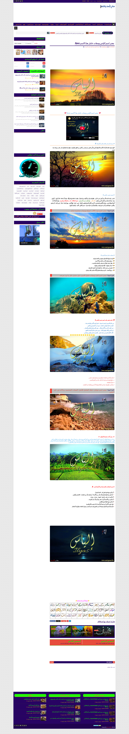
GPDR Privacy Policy (112, 1)
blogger (51, 662)
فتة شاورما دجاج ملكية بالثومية (33, 711)
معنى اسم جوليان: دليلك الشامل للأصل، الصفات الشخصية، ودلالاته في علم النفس (84, 391)
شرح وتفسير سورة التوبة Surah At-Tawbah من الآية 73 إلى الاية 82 (96, 719)
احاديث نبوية (33, 186)
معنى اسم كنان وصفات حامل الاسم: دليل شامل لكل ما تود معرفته (83, 275)
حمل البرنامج (19, 24)
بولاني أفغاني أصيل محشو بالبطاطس (32, 699)
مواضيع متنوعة (45, 24)
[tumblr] (17, 725)
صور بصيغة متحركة (34, 197)
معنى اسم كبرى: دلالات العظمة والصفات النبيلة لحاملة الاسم (82, 632)
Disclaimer (84, 1)
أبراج (43, 186)
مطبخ (52, 24)
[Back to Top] (15, 725)
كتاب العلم (42, 200)
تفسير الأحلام (88, 24)
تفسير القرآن (100, 24)
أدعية (94, 24)
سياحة (28, 195)
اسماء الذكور (83, 32)
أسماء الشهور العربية (28, 188)
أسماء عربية (31, 190)
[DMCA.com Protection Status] (97, 727)
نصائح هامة (18, 202)
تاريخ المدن (23, 193)
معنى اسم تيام (35, 202)
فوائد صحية (27, 197)
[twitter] (15, 1)
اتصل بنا (91, 1)
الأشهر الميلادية (63, 24)
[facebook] (18, 1)
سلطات (32, 195)
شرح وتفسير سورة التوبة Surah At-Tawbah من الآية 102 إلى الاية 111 (95, 699)
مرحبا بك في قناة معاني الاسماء (24, 216)
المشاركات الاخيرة (37, 71)
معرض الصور (31, 24)
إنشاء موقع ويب (29, 193)
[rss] (22, 1)
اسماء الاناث (42, 188)
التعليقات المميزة (23, 71)
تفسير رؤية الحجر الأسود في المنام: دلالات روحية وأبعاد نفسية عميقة (26, 123)
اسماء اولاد (92, 47)
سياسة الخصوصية (105, 1)
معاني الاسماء (108, 24)
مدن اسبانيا (30, 200)
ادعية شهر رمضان (22, 186)
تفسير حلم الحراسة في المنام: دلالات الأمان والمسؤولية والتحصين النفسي (28, 33)
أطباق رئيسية (19, 190)
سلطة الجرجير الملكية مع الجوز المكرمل (31, 98)
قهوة (24, 24)
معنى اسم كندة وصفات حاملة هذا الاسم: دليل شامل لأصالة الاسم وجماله (61, 632)
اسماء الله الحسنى (20, 188)
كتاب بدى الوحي (36, 200)
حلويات (37, 195)
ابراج (57, 24)
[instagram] (16, 1)
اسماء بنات (37, 190)
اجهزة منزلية (38, 24)
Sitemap (88, 1)
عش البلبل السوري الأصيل (34, 705)
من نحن (95, 1)
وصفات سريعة (41, 205)
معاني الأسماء (87, 47)
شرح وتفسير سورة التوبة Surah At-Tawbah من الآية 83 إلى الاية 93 (96, 712)
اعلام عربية (42, 193)
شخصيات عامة (22, 195)
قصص (23, 197)
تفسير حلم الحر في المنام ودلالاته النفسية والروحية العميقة (64, 33)
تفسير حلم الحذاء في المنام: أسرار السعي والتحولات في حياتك (62, 719)
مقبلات (30, 202)
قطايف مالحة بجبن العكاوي (34, 110)
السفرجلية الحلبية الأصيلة (34, 104)
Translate (35, 43)
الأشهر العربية (71, 24)
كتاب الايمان (18, 197)
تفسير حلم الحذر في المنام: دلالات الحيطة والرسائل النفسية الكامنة (63, 712)
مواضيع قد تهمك (24, 202)
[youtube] (20, 1)
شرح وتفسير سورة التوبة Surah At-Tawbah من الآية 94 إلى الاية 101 (96, 706)
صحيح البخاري (41, 197)
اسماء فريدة (25, 190)
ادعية (28, 186)
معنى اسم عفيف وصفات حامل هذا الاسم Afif (94, 33)
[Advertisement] (38, 12)
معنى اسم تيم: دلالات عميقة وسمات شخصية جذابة (88, 210)
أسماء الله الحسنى (79, 24)
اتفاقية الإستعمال (99, 1)
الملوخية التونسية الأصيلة (34, 717)
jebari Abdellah (109, 727)
